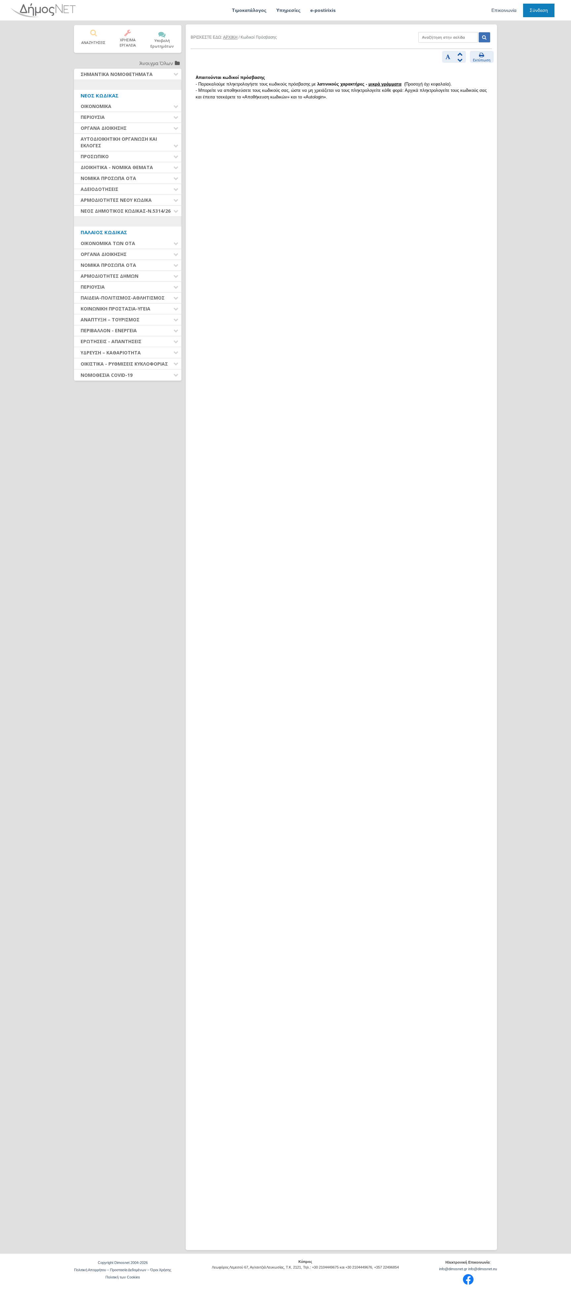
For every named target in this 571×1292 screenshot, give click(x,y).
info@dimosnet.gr (453, 1269)
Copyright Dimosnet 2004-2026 (123, 1263)
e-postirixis (323, 10)
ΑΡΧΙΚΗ (230, 37)
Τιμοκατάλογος (249, 10)
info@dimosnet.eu (482, 1269)
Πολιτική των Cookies (122, 1277)
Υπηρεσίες (288, 10)
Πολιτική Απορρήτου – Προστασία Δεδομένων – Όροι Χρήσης (122, 1270)
